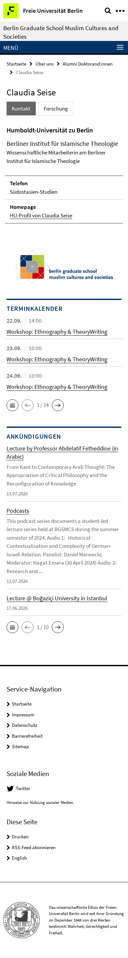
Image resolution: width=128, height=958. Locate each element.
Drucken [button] (20, 836)
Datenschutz (24, 725)
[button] (12, 405)
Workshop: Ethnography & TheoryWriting (57, 331)
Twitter (23, 788)
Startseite (16, 64)
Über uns (44, 64)
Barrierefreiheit (27, 736)
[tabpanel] (64, 174)
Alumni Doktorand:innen (88, 64)
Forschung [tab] (56, 108)
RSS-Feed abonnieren (33, 847)
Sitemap (20, 746)
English (19, 858)
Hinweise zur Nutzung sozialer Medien (40, 802)
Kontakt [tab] (21, 108)
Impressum (23, 714)
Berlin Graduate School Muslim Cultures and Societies (60, 32)
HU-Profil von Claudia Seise (41, 215)
